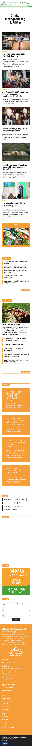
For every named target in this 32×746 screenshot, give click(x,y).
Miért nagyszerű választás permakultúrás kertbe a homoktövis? (15, 271)
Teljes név (4, 613)
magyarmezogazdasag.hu (16, 2)
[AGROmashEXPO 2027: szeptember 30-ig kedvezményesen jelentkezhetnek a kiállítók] (16, 79)
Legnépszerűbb (7, 300)
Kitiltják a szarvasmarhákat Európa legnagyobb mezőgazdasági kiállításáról (14, 167)
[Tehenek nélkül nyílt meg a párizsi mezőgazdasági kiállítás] (16, 116)
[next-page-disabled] (6, 219)
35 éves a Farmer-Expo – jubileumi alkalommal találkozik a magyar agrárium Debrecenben (15, 421)
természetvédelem (18, 506)
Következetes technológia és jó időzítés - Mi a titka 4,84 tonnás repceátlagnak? (16, 444)
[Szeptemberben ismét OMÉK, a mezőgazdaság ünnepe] (16, 190)
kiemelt (20, 503)
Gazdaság (4, 51)
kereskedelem (7, 503)
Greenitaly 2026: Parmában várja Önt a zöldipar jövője (14, 470)
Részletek (4, 740)
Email (3, 608)
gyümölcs (23, 499)
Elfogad (5, 743)
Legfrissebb (6, 258)
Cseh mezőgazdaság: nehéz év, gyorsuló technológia (13, 54)
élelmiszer (15, 509)
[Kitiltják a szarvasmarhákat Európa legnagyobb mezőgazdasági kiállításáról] (16, 152)
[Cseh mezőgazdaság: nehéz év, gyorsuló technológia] (16, 41)
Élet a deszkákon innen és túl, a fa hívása (15, 267)
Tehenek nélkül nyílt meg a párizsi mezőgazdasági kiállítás (14, 129)
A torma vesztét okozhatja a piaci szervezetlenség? (13, 276)
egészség (16, 499)
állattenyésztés (7, 509)
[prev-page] (3, 219)
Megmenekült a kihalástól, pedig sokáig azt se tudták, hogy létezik (16, 282)
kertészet (14, 503)
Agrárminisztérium (7, 499)
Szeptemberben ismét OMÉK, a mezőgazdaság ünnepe (13, 204)
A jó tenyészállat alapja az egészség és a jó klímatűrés (15, 262)
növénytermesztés (7, 506)
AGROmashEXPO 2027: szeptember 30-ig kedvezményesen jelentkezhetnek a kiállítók (15, 94)
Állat (3, 126)
